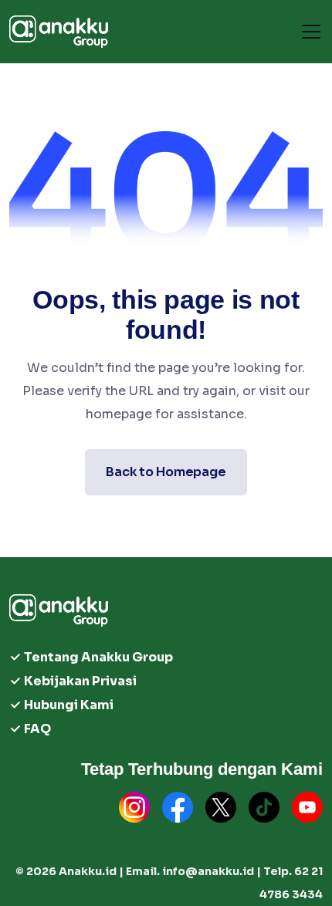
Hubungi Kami (68, 705)
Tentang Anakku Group (98, 657)
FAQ (37, 729)
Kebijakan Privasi (80, 681)
